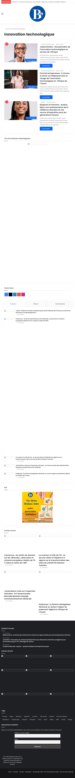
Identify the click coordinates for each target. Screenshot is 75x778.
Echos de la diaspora (62, 716)
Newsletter (28, 772)
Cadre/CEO (27, 716)
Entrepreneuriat (15, 719)
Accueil (7, 29)
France (39, 719)
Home (10, 772)
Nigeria (52, 719)
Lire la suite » (46, 65)
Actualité (4, 716)
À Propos (15, 772)
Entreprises (32, 719)
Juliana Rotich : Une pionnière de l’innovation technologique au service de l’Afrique (55, 49)
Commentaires (60, 304)
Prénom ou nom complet (22, 733)
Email (16, 739)
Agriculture (18, 716)
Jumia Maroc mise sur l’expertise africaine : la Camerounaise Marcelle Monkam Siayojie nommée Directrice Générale (19, 595)
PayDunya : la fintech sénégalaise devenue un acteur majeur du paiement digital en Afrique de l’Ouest (55, 608)
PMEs (57, 719)
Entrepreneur (5, 719)
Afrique (11, 716)
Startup (63, 719)
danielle (43, 102)
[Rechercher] (73, 14)
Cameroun (35, 716)
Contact (21, 772)
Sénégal (70, 719)
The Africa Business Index (47, 44)
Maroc (45, 719)
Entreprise (24, 719)
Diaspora (51, 716)
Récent (36, 304)
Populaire (13, 304)
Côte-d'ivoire (43, 716)
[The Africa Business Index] (37, 13)
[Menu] (2, 14)
